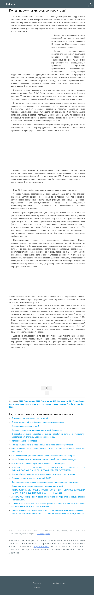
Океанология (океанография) (22, 533)
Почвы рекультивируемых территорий (30, 418)
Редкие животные (40, 549)
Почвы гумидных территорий (25, 426)
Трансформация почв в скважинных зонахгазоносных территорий (42, 445)
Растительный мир (19, 549)
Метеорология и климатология (41, 530)
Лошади (13, 546)
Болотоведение (17, 530)
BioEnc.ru (10, 4)
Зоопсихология (29, 543)
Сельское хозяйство (63, 549)
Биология (15, 540)
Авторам (37, 588)
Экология (14, 552)
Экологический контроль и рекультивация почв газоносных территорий (45, 482)
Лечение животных (72, 543)
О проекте (37, 583)
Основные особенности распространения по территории (38, 463)
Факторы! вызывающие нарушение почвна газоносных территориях (44, 474)
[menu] (3, 4)
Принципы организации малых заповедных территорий (37, 486)
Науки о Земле (41, 546)
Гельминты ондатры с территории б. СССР (31, 478)
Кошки (55, 543)
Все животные (76, 540)
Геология (13, 543)
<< (87, 6)
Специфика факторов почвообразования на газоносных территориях (44, 455)
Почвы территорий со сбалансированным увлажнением (38, 422)
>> (92, 6)
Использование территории (24, 441)
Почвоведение (43, 533)
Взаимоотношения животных (52, 540)
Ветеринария (28, 540)
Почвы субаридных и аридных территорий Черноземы (37, 430)
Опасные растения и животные (67, 546)
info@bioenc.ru (59, 583)
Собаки (79, 549)
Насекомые (25, 546)
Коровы (45, 543)
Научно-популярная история (70, 530)
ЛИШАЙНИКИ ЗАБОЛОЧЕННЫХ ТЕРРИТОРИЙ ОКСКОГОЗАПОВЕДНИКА (45, 459)
